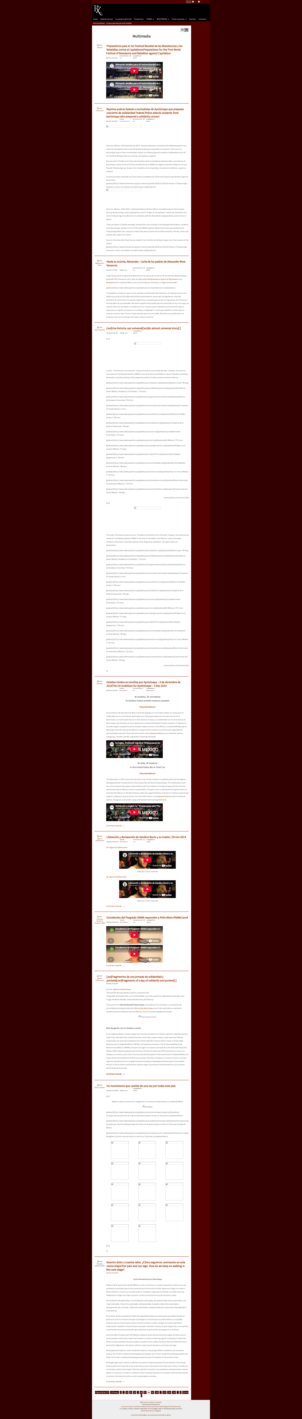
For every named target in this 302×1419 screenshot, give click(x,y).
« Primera (114, 1392)
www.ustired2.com (157, 733)
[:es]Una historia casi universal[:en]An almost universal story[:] (144, 328)
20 (131, 1392)
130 (173, 1392)
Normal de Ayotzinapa (144, 1008)
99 (152, 1392)
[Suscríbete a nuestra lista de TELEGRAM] (199, 2)
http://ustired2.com (147, 707)
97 (145, 1392)
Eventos (192, 19)
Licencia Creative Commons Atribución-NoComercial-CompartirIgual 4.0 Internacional (150, 1406)
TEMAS (149, 19)
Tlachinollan (100, 111)
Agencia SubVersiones (100, 840)
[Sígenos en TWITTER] (196, 2)
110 (164, 1392)
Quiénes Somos (106, 19)
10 (127, 1392)
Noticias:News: (99, 23)
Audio (125, 270)
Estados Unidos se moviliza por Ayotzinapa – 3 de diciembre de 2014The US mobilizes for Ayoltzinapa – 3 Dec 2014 (143, 684)
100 (156, 1392)
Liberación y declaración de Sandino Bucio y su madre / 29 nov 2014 (146, 837)
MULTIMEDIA (162, 19)
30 (134, 1392)
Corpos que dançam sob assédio (119, 23)
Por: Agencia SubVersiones (116, 847)
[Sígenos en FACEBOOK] (202, 2)
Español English (150, 690)
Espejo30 (100, 47)
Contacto (202, 19)
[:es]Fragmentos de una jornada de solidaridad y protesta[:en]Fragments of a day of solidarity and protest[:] (141, 978)
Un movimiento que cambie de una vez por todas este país (141, 1086)
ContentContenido (137, 1415)
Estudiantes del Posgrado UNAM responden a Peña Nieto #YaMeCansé (147, 917)
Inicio (95, 19)
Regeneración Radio (99, 264)
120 (169, 1392)
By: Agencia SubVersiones (116, 877)
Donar (189, 2)
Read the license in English (151, 1411)
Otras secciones (178, 19)
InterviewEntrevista (125, 121)
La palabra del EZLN (123, 19)
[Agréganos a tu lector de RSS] (206, 2)
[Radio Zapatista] (138, 8)
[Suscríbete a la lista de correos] (193, 2)
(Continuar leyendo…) (115, 825)
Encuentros (139, 19)
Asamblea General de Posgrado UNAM (99, 921)
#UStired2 (100, 684)
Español (135, 58)
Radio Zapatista (100, 330)
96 (141, 1392)
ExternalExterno (123, 690)
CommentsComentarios (158, 1415)
